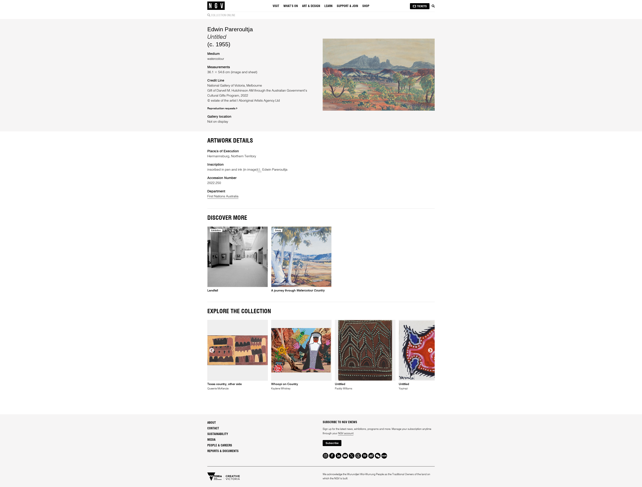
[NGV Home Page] (216, 6)
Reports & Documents (223, 451)
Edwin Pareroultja (230, 29)
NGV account (345, 433)
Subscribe (332, 443)
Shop (365, 6)
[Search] (433, 6)
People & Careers (219, 445)
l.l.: (259, 169)
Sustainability (217, 434)
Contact (213, 428)
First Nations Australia (222, 196)
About (211, 422)
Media (211, 439)
